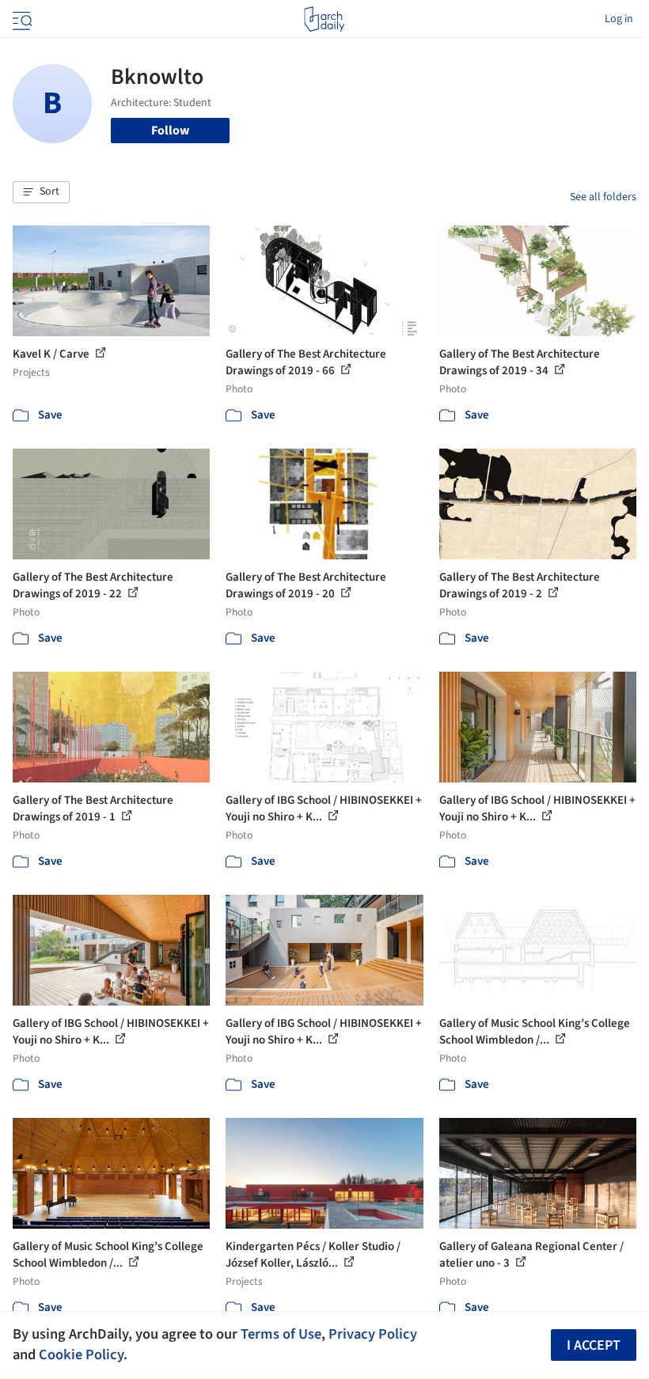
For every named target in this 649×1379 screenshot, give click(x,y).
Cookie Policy (81, 1354)
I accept (594, 1345)
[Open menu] (20, 19)
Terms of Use (281, 1334)
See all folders (603, 197)
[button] (41, 192)
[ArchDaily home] (324, 19)
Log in (619, 19)
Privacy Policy (372, 1334)
